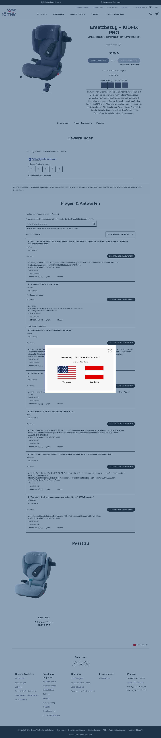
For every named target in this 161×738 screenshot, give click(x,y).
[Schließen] (110, 350)
